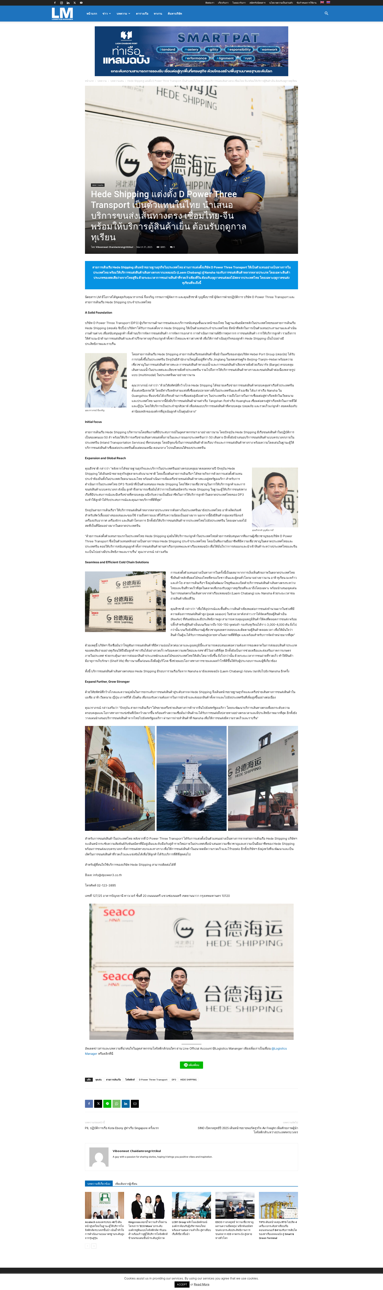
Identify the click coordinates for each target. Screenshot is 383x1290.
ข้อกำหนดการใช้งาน (307, 2)
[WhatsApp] (116, 1104)
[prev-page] (87, 1246)
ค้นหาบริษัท (175, 13)
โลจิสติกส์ (130, 1079)
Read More (201, 1284)
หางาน (158, 13)
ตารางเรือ (142, 13)
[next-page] (93, 1246)
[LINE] (107, 1104)
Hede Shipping (123, 267)
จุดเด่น (98, 1079)
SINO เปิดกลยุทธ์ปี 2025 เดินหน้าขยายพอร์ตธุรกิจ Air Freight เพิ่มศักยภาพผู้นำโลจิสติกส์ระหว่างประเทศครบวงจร (248, 1130)
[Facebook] (55, 3)
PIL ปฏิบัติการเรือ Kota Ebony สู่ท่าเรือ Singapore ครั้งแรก (122, 1128)
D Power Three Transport (153, 1079)
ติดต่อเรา (209, 2)
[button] (326, 14)
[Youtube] (81, 3)
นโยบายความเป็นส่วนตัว (281, 2)
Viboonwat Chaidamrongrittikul (114, 246)
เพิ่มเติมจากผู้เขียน (126, 1183)
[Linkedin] (68, 3)
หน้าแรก (92, 13)
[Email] (135, 1104)
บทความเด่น (117, 81)
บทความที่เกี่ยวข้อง (98, 1183)
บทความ (122, 13)
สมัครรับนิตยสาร (258, 2)
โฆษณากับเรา (239, 2)
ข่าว (105, 13)
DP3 (174, 1079)
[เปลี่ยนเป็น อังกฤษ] (322, 2)
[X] (75, 3)
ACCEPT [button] (182, 1284)
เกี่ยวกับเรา (223, 2)
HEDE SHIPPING (188, 1079)
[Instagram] (61, 3)
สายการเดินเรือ (113, 1079)
